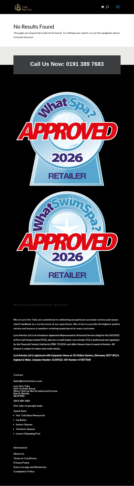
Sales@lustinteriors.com (27, 380)
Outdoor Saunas (25, 428)
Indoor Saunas (24, 424)
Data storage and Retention (29, 466)
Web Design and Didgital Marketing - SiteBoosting (40, 304)
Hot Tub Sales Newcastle (30, 415)
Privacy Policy (21, 462)
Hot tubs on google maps (28, 405)
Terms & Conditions (25, 458)
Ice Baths (21, 419)
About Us (18, 453)
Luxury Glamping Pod (28, 433)
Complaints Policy (23, 471)
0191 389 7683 (21, 400)
